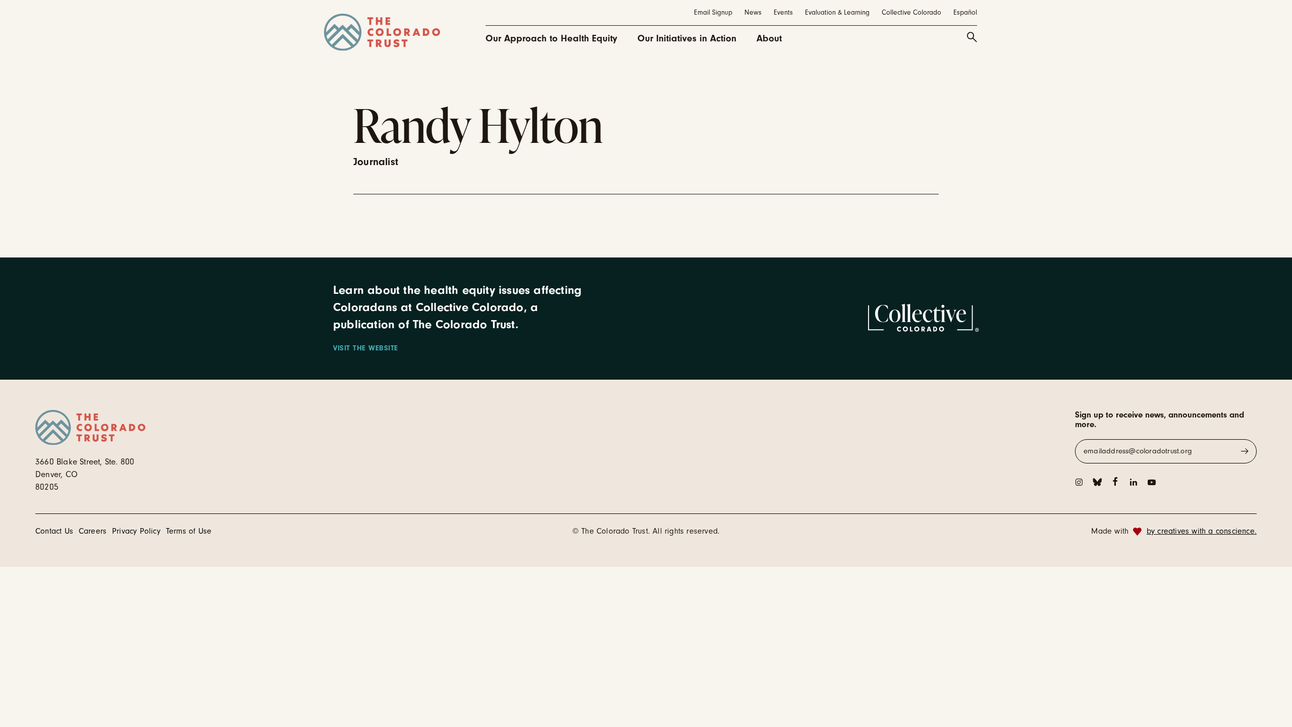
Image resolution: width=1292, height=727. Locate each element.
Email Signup (713, 13)
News (753, 13)
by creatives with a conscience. (1202, 531)
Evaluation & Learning (837, 13)
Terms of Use (188, 531)
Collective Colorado (911, 13)
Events (783, 13)
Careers (92, 531)
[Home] (382, 32)
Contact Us (54, 531)
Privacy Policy (136, 531)
